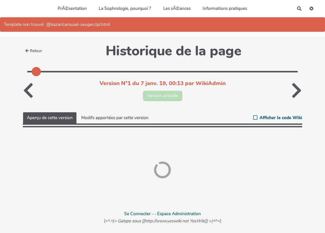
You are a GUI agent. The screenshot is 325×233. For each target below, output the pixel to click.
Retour (36, 50)
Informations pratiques (225, 8)
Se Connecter (137, 214)
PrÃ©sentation (72, 8)
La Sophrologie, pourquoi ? (125, 8)
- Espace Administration (177, 214)
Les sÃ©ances (177, 8)
